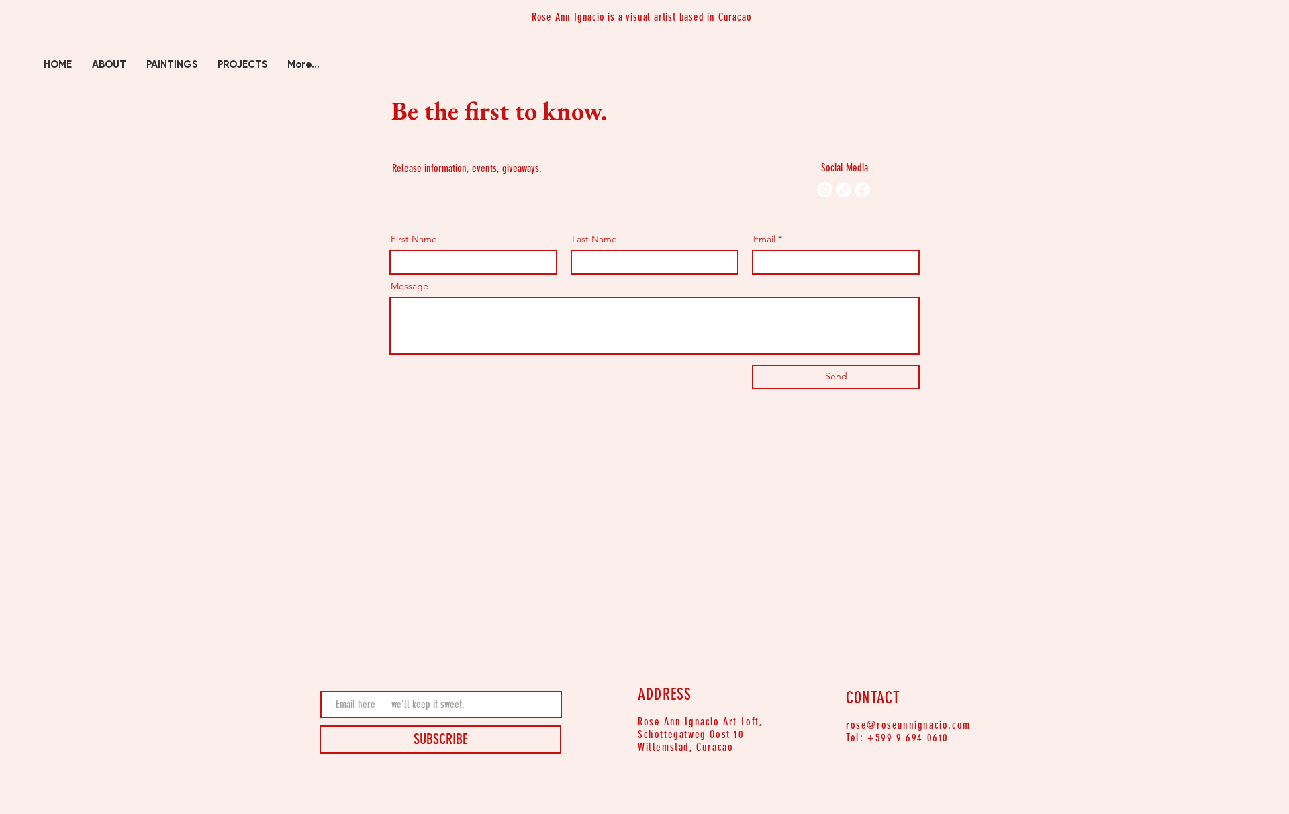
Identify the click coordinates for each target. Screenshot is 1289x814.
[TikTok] (843, 189)
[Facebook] (862, 189)
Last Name (594, 239)
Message (409, 286)
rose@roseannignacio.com (908, 725)
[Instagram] (824, 189)
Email (764, 239)
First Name (414, 239)
